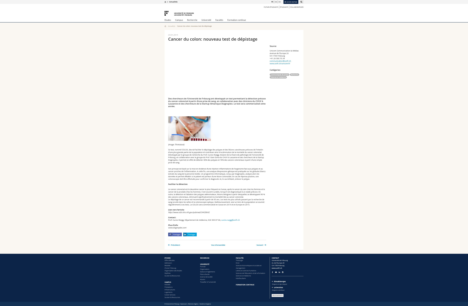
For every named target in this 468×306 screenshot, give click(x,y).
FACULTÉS (240, 258)
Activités (167, 284)
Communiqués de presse (280, 74)
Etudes (168, 20)
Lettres (238, 271)
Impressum (183, 304)
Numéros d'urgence (205, 304)
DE (276, 2)
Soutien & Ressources (172, 276)
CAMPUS (168, 282)
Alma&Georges (280, 281)
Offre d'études (170, 260)
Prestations (169, 287)
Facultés (219, 20)
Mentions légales (193, 304)
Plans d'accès (205, 274)
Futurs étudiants (271, 7)
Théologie (239, 260)
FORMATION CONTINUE (245, 285)
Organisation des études (173, 271)
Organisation (204, 269)
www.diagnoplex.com (177, 227)
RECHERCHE (204, 258)
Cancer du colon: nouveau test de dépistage (194, 26)
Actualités (173, 2)
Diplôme (168, 273)
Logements (168, 292)
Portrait (202, 266)
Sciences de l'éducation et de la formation (250, 273)
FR (272, 2)
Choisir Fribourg (170, 268)
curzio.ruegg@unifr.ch (230, 220)
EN (280, 2)
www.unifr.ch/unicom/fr (280, 63)
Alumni (202, 279)
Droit (237, 263)
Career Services (170, 295)
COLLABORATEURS (296, 7)
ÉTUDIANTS (284, 7)
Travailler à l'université (208, 282)
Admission (168, 263)
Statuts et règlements (207, 272)
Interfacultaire (241, 278)
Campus (179, 20)
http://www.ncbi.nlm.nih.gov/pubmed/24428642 (189, 212)
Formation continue (236, 20)
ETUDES (168, 258)
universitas (278, 287)
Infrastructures (170, 290)
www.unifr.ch (277, 268)
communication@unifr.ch (280, 61)
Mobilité (167, 265)
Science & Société (206, 277)
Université (206, 20)
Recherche (192, 20)
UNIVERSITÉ (204, 264)
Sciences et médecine (278, 77)
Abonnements (277, 295)
